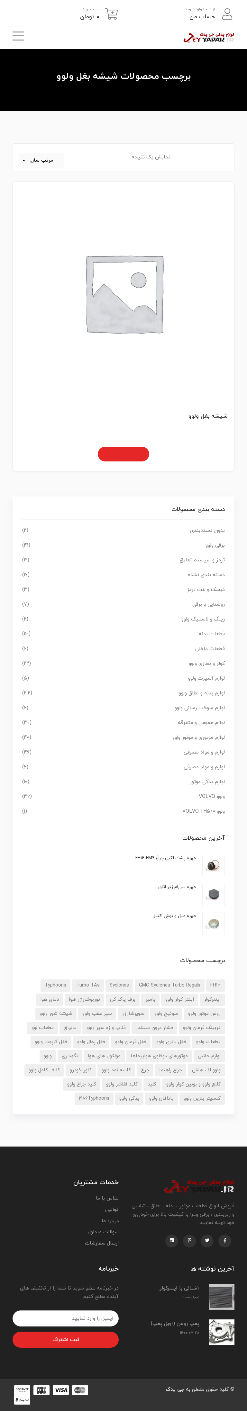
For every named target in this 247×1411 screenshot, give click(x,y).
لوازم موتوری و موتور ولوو (198, 737)
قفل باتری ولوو (171, 1042)
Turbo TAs (88, 985)
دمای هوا (49, 999)
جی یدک (175, 1389)
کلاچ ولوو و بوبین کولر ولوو (193, 1084)
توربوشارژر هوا (84, 999)
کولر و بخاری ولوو (207, 663)
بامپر (150, 999)
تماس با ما (107, 1198)
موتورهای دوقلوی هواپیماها (159, 1056)
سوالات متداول (103, 1232)
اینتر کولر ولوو (179, 999)
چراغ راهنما (170, 1070)
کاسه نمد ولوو (116, 1070)
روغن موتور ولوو (204, 1013)
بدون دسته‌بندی (207, 530)
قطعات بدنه (212, 634)
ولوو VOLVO (212, 796)
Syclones (119, 985)
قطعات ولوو (208, 1042)
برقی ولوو (215, 545)
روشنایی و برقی (208, 604)
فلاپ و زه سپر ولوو (106, 1027)
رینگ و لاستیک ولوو (203, 619)
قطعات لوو (43, 1027)
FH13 (215, 985)
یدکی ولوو (129, 1098)
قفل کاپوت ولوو (51, 1042)
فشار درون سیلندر (154, 1027)
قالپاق (70, 1027)
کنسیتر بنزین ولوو (202, 1098)
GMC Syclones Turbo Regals (169, 985)
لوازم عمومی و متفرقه (201, 722)
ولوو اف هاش (206, 1070)
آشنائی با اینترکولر (179, 1288)
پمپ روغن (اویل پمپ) (175, 1323)
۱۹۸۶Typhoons (94, 1098)
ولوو (48, 1056)
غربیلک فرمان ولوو (202, 1027)
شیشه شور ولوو (56, 1013)
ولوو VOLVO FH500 (203, 811)
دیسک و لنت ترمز (206, 589)
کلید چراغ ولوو (81, 1084)
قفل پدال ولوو (91, 1042)
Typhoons (55, 985)
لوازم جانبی (209, 1056)
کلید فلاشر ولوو (122, 1084)
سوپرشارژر (133, 1013)
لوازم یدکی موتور (207, 781)
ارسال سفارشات (102, 1243)
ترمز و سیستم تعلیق (202, 560)
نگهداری (70, 1056)
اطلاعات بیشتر (123, 454)
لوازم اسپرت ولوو (206, 678)
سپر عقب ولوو (97, 1013)
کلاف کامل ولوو (44, 1070)
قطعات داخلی (210, 648)
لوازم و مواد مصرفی (204, 752)
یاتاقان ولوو (161, 1098)
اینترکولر (212, 999)
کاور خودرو (81, 1070)
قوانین (112, 1209)
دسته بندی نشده (206, 574)
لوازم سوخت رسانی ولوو (200, 707)
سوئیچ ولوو (166, 1013)
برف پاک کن (122, 999)
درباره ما (110, 1221)
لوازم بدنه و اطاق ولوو (202, 693)
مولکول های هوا (104, 1056)
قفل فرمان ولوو (130, 1042)
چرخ (145, 1070)
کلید (152, 1084)
